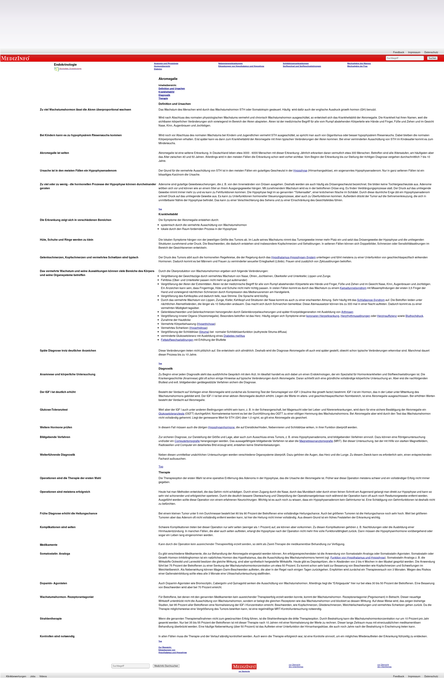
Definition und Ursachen (172, 88)
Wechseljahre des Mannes (359, 63)
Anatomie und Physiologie (166, 63)
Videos (43, 676)
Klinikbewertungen (16, 676)
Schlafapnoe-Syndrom (371, 300)
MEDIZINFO (16, 58)
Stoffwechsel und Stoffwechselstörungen (302, 66)
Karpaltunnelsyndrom (353, 288)
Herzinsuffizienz (387, 316)
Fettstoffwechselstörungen (177, 340)
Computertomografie (187, 441)
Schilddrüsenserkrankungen (296, 63)
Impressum (414, 52)
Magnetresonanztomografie (316, 441)
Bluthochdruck (414, 316)
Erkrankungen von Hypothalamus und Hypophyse (241, 66)
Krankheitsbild (166, 91)
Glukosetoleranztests (171, 413)
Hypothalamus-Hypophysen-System (293, 257)
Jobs (32, 676)
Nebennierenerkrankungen (230, 63)
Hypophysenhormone (221, 427)
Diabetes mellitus (234, 336)
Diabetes (158, 69)
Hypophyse (300, 170)
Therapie (163, 98)
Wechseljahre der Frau (357, 66)
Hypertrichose (206, 324)
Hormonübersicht (162, 66)
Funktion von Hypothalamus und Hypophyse (357, 557)
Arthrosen (347, 312)
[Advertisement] (222, 24)
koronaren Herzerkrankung (322, 316)
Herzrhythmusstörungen (355, 316)
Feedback (398, 52)
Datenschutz (431, 52)
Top (160, 209)
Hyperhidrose (198, 328)
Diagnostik (164, 95)
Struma (204, 332)
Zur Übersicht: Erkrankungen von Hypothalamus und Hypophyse (173, 650)
